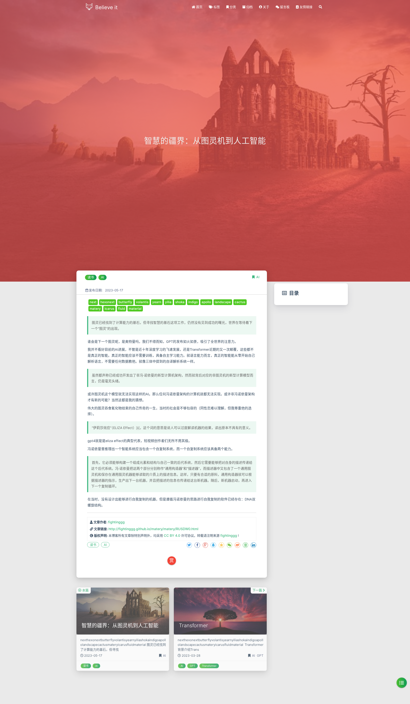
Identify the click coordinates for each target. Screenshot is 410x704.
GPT (260, 651)
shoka (179, 302)
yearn (156, 302)
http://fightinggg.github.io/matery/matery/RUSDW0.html (153, 529)
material (135, 309)
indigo (193, 302)
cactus (240, 302)
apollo (206, 302)
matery (95, 309)
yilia (168, 302)
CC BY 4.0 (172, 536)
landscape (223, 302)
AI (257, 277)
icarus (109, 309)
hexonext (107, 302)
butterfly (125, 302)
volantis (142, 302)
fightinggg (116, 522)
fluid (121, 309)
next (93, 302)
